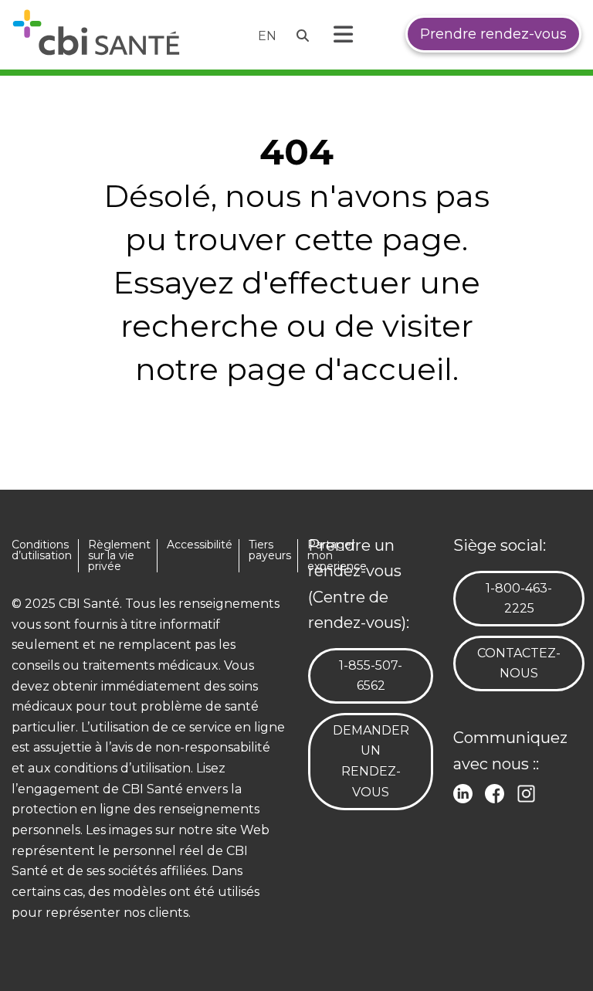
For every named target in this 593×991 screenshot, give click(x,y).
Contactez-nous (519, 663)
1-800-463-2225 (526, 598)
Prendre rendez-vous (493, 33)
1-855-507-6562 (380, 675)
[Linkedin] (466, 792)
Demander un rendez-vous (371, 761)
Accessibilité (199, 545)
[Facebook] (497, 792)
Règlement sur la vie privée (119, 555)
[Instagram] (529, 792)
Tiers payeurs (270, 550)
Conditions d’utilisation (42, 550)
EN (267, 36)
